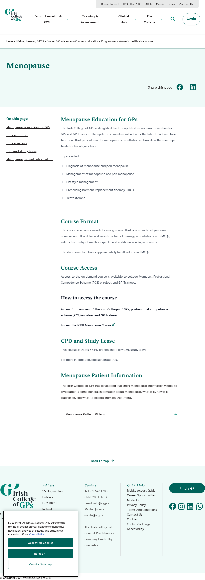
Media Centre (136, 500)
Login (191, 18)
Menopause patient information (29, 159)
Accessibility (135, 529)
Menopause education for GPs (28, 127)
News (172, 4)
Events (160, 4)
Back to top (100, 461)
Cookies (132, 519)
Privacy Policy (136, 505)
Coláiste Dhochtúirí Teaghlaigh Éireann (13, 516)
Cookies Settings (138, 524)
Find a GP (187, 488)
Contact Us (186, 4)
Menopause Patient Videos (85, 414)
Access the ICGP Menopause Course (86, 325)
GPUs (149, 4)
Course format (17, 135)
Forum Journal (110, 4)
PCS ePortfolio (132, 4)
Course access (16, 143)
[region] (40, 544)
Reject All (40, 553)
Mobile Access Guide (141, 490)
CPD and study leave (21, 151)
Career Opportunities (141, 495)
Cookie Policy (36, 534)
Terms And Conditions (142, 509)
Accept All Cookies (40, 542)
